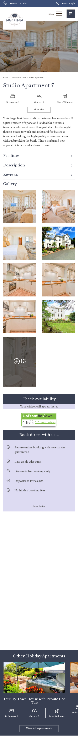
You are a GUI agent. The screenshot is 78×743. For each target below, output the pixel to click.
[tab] (39, 156)
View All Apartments (39, 728)
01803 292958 (18, 3)
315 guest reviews (45, 422)
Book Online (39, 506)
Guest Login (68, 3)
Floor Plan (39, 109)
